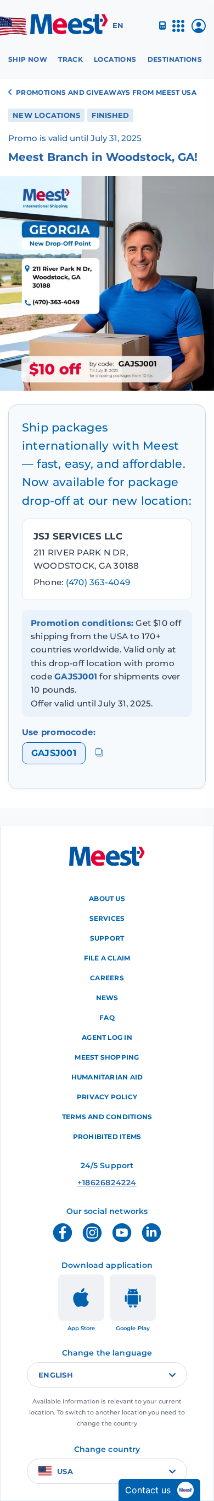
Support (107, 938)
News (107, 998)
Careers (107, 978)
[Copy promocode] (98, 753)
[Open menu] (178, 30)
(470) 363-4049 (98, 582)
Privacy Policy (107, 1097)
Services (107, 918)
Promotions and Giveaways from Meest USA (106, 92)
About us (107, 898)
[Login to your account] (199, 30)
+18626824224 (107, 1182)
